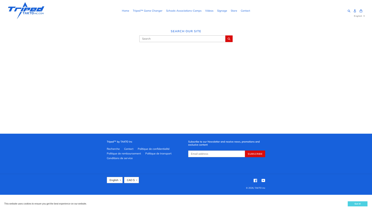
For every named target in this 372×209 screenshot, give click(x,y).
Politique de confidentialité (154, 149)
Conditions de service (120, 158)
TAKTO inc (260, 188)
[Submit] (229, 38)
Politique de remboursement (124, 153)
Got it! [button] (358, 204)
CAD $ (131, 180)
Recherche (113, 149)
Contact (128, 149)
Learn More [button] (94, 203)
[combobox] (182, 38)
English (114, 180)
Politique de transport (158, 153)
